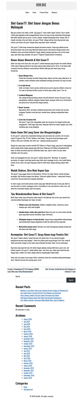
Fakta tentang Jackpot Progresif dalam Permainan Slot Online (39, 295)
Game (34, 12)
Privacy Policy (44, 12)
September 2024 (29, 375)
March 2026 (27, 331)
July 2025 (27, 351)
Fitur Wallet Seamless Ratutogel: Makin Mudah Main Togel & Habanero (42, 300)
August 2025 (28, 348)
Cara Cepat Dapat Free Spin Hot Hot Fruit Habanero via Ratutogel (40, 293)
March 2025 (27, 360)
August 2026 (28, 319)
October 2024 (28, 373)
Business (54, 12)
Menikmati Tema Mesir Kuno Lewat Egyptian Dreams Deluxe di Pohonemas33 (44, 290)
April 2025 (27, 358)
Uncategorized (28, 389)
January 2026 (28, 336)
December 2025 (29, 339)
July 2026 (27, 321)
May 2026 (27, 326)
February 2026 (28, 334)
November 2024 (29, 370)
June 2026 (27, 324)
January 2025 (28, 365)
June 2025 (27, 353)
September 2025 (29, 346)
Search (18, 276)
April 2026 (27, 329)
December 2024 (29, 368)
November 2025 (29, 341)
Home (27, 12)
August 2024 (28, 378)
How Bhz (41, 4)
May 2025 (27, 356)
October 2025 (28, 343)
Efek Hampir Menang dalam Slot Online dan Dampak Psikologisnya (40, 298)
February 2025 (28, 363)
